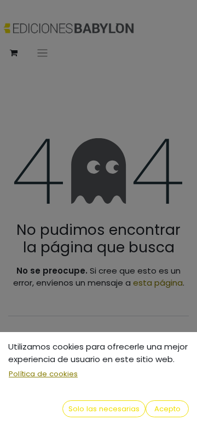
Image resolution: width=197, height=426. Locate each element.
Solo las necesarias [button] (104, 409)
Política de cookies (43, 374)
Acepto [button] (167, 409)
